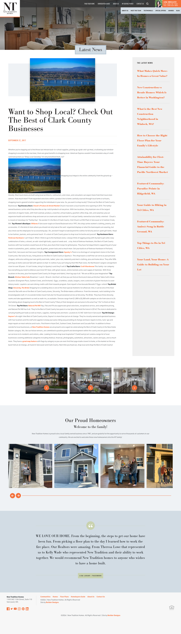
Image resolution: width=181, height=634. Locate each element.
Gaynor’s (12, 316)
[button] (147, 6)
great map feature (30, 341)
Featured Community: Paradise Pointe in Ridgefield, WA (150, 188)
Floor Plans (64, 596)
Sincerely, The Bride (21, 288)
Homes (55, 596)
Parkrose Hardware (16, 238)
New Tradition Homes (40, 327)
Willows (34, 223)
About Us (116, 3)
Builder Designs (52, 602)
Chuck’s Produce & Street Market (46, 205)
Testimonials (148, 10)
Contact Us (140, 3)
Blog (178, 10)
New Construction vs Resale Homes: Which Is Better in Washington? (151, 92)
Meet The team (136, 10)
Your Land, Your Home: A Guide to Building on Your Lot (153, 264)
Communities (45, 596)
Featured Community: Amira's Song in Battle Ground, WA (150, 226)
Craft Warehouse (87, 266)
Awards (171, 10)
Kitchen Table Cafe (22, 277)
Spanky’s (68, 252)
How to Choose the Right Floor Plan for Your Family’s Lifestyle (152, 140)
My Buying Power (127, 3)
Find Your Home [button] (89, 3)
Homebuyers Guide (104, 3)
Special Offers (160, 10)
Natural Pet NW (34, 305)
